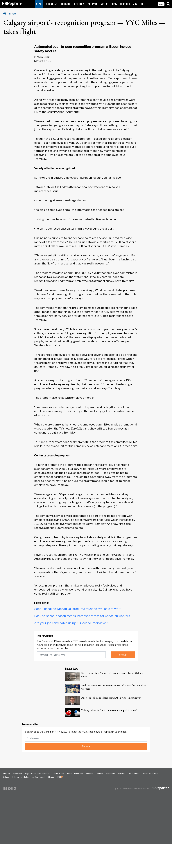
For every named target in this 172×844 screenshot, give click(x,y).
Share (48, 60)
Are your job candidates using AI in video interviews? (71, 623)
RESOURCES (65, 4)
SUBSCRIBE (125, 4)
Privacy (121, 773)
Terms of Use (58, 773)
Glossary (6, 773)
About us (99, 773)
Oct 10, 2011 (38, 60)
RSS (59, 776)
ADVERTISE (138, 4)
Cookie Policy (133, 773)
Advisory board (38, 776)
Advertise (89, 773)
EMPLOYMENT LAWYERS (97, 4)
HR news (12, 13)
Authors (6, 776)
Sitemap (51, 776)
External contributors (20, 776)
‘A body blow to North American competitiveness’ (109, 710)
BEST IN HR (79, 4)
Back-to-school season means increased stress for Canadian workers (82, 616)
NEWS (39, 4)
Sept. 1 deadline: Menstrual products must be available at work (77, 609)
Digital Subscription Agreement (37, 773)
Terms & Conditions (75, 773)
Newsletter (17, 773)
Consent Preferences (150, 773)
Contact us (110, 773)
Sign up (123, 654)
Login (161, 4)
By (41, 56)
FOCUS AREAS (51, 4)
